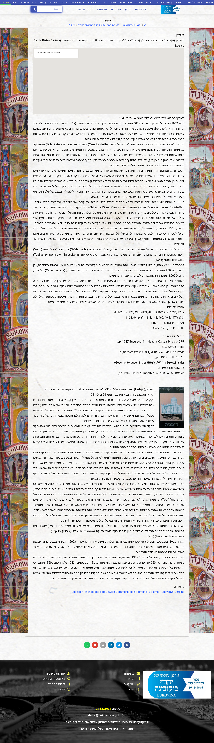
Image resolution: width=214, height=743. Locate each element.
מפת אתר (5, 2)
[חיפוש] (34, 9)
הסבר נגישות (85, 9)
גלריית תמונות (94, 2)
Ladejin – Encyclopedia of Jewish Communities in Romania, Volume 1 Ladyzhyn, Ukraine (128, 592)
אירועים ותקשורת (29, 2)
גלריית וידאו (110, 2)
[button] (127, 645)
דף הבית (140, 9)
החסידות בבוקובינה (49, 2)
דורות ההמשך (125, 2)
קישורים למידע (194, 2)
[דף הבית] (145, 25)
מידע (128, 9)
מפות (15, 2)
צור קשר (115, 9)
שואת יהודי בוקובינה (144, 2)
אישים (64, 2)
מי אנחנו (209, 2)
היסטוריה (179, 2)
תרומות (102, 9)
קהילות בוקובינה (164, 2)
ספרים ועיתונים (77, 2)
